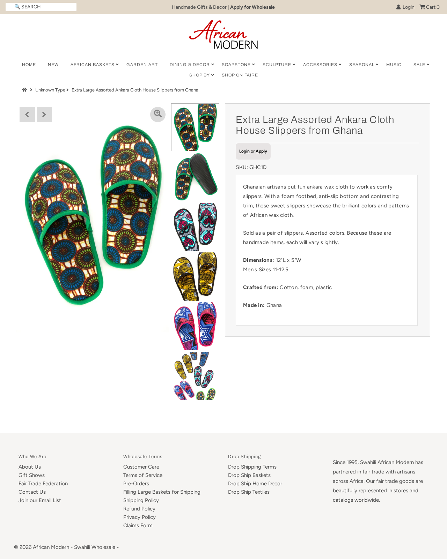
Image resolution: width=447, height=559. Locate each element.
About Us (30, 467)
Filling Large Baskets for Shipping (161, 492)
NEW (53, 64)
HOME (29, 64)
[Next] (44, 114)
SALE (419, 64)
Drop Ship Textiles (249, 492)
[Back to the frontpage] (25, 90)
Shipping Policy (141, 500)
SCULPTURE (277, 64)
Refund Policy (139, 509)
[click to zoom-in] (158, 114)
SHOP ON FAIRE (240, 75)
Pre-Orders (136, 483)
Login (408, 7)
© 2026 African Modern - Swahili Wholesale (64, 547)
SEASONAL (361, 64)
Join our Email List (40, 500)
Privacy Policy (139, 517)
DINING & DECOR (190, 64)
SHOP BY (199, 75)
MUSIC (394, 64)
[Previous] (27, 114)
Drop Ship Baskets (249, 475)
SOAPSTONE (236, 64)
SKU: (242, 167)
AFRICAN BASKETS (93, 64)
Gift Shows (32, 475)
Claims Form (138, 525)
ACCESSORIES (320, 64)
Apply (261, 151)
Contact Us (32, 492)
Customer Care (141, 467)
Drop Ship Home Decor (255, 483)
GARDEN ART (142, 64)
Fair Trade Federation (43, 483)
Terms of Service (142, 475)
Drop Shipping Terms (252, 467)
